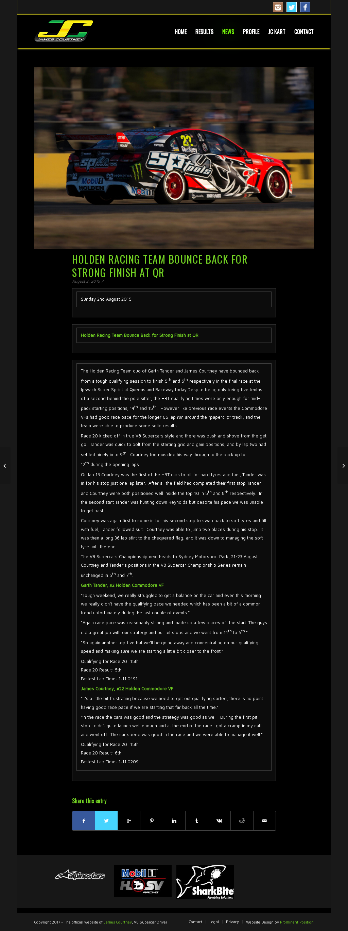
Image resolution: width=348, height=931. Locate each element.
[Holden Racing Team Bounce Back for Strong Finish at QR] (174, 158)
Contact (195, 921)
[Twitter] (291, 7)
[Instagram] (278, 7)
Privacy (232, 921)
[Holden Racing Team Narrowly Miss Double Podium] (5, 465)
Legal (214, 921)
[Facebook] (305, 7)
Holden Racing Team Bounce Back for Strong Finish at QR (160, 265)
